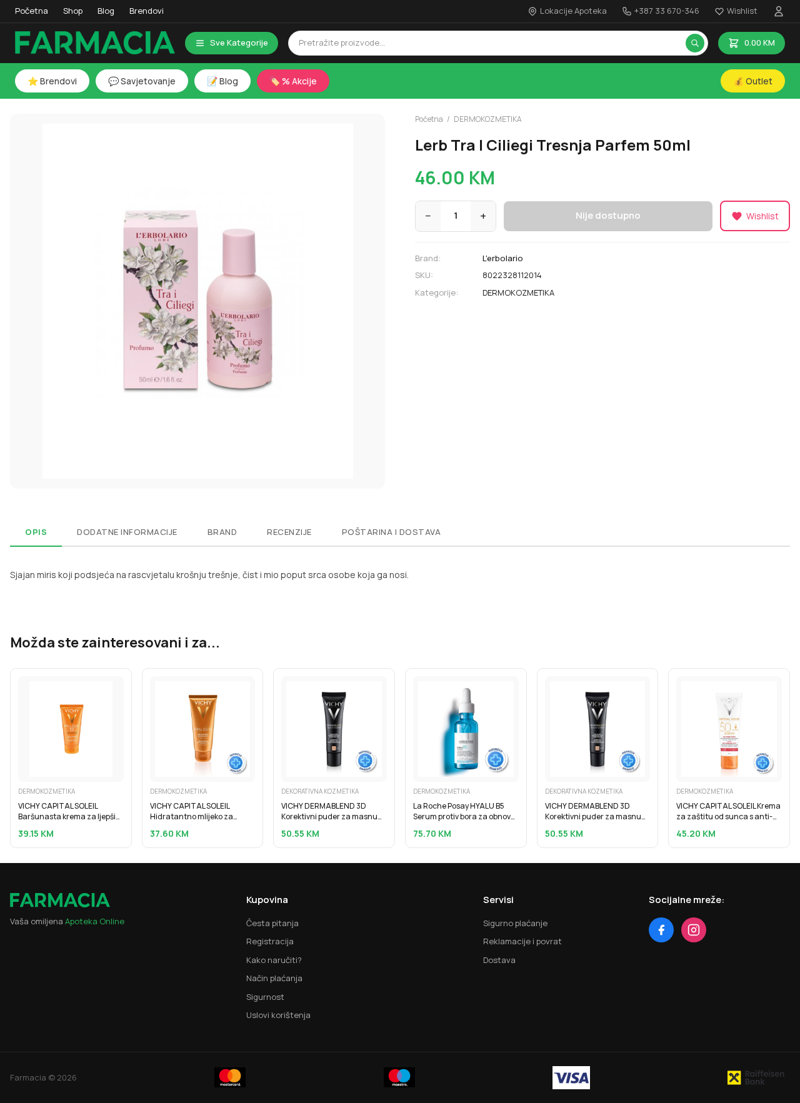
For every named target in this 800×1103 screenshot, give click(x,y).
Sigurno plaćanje (515, 923)
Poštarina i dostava (391, 531)
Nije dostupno (608, 215)
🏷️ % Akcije (293, 81)
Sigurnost (265, 996)
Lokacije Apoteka (573, 10)
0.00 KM (759, 42)
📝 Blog (222, 81)
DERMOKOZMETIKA (488, 119)
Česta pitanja (272, 923)
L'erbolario (502, 258)
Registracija (270, 941)
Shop (72, 10)
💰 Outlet (752, 81)
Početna (31, 10)
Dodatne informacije (127, 531)
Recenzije (289, 531)
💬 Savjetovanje (142, 81)
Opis (36, 531)
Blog (106, 10)
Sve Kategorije (239, 42)
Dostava (499, 960)
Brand (223, 531)
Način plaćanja (274, 978)
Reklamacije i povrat (522, 941)
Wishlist (742, 10)
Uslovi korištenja (278, 1015)
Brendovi (146, 10)
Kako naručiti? (274, 960)
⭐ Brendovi (52, 81)
